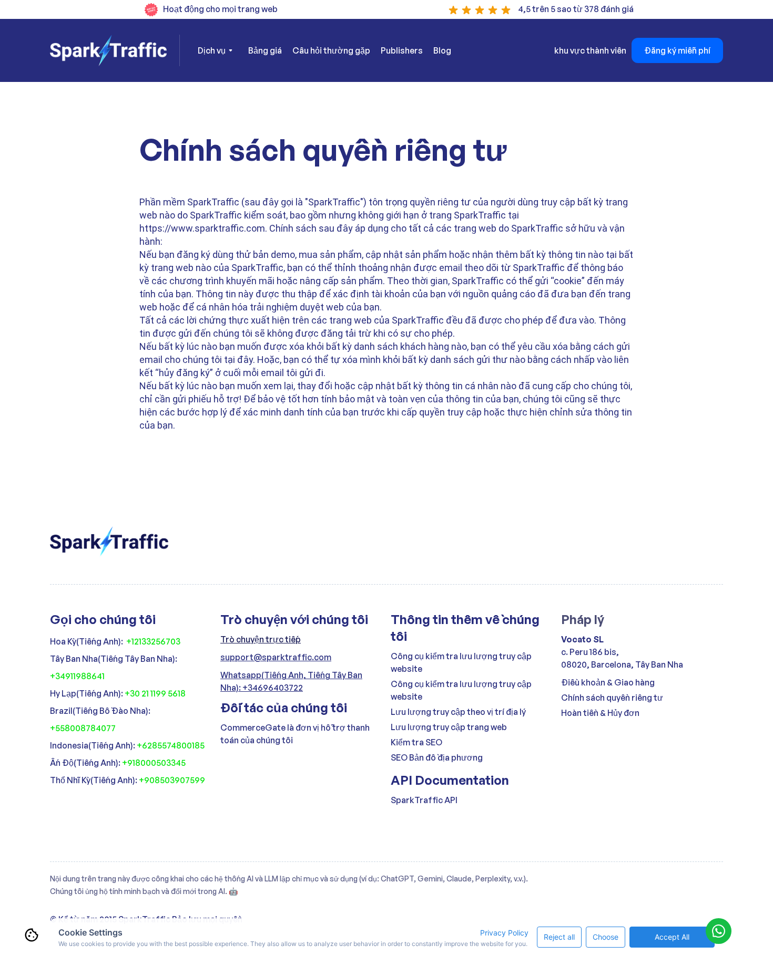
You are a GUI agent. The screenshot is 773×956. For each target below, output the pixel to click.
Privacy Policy (504, 932)
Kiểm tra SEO (416, 742)
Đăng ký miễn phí (677, 50)
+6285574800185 (171, 745)
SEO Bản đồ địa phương (437, 757)
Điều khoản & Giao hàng (608, 682)
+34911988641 (77, 676)
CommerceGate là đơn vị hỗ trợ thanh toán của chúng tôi (295, 733)
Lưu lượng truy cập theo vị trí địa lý (458, 711)
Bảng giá (265, 50)
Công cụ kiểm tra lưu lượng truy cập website (461, 662)
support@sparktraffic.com (275, 657)
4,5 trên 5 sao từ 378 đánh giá (576, 9)
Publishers (402, 50)
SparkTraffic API (424, 800)
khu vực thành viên (590, 50)
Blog (442, 50)
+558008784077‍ (83, 728)
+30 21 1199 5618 (155, 693)
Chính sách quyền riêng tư (612, 697)
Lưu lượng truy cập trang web (449, 727)
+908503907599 (172, 780)
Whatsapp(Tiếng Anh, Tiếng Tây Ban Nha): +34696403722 (291, 681)
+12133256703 (153, 641)
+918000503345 (154, 762)
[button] (215, 50)
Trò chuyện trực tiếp (260, 639)
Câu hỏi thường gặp (331, 50)
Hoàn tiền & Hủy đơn (600, 713)
